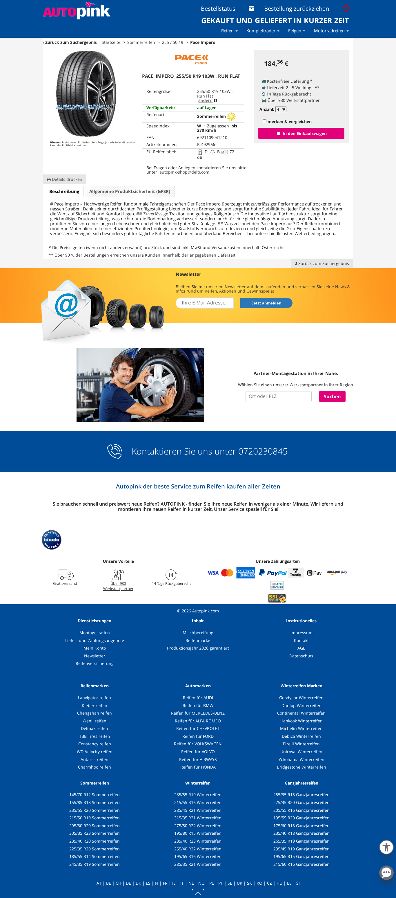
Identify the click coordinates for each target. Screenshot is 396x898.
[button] (386, 846)
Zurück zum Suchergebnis (71, 42)
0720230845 (263, 451)
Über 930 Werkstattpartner (118, 586)
